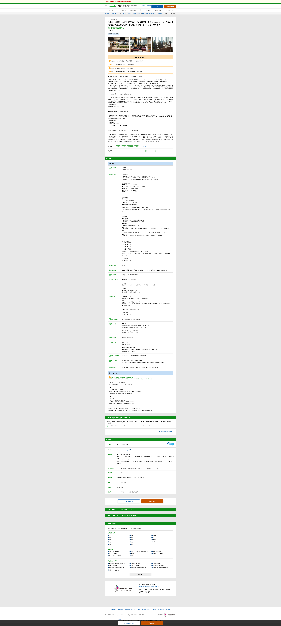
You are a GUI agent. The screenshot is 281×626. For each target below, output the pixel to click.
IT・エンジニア (113, 553)
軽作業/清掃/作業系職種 (115, 556)
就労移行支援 (158, 10)
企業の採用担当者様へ (146, 5)
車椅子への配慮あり (136, 563)
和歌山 (154, 540)
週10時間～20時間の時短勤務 (160, 568)
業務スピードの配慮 (151, 151)
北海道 (111, 535)
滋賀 (132, 540)
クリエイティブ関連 (158, 553)
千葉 (132, 537)
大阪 (154, 542)
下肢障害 (118, 146)
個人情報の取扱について (130, 609)
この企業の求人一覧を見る (166, 431)
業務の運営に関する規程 (146, 609)
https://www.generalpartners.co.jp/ (148, 586)
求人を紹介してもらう (134, 10)
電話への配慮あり (113, 565)
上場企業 (110, 33)
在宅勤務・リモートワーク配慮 (139, 151)
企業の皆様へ (114, 609)
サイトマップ (121, 609)
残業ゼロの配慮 (128, 151)
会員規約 (138, 609)
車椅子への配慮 (119, 151)
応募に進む (152, 501)
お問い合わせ (141, 7)
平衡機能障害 (130, 146)
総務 (132, 556)
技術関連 (133, 553)
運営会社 (168, 609)
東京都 (154, 535)
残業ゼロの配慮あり (114, 570)
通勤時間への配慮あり (158, 565)
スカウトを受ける (146, 10)
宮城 (132, 535)
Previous (109, 45)
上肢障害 (123, 146)
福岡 (132, 544)
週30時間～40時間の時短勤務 (116, 568)
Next (172, 45)
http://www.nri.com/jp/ (123, 450)
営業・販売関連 (157, 551)
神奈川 (111, 537)
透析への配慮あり (135, 565)
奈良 (110, 542)
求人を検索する (123, 10)
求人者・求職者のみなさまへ (159, 609)
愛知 (110, 540)
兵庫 (110, 544)
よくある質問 (148, 7)
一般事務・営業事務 (114, 551)
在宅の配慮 (115, 33)
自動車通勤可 (156, 563)
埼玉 (154, 537)
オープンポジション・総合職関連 (139, 551)
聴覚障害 (136, 146)
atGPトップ (111, 10)
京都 (132, 542)
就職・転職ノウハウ (170, 10)
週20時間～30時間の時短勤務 (138, 568)
